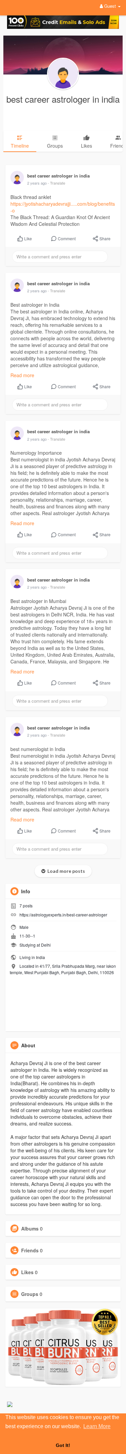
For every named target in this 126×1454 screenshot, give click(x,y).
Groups (29, 1294)
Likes (27, 1272)
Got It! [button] (63, 1445)
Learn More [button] (97, 1426)
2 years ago (37, 183)
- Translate (56, 183)
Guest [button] (110, 6)
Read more (22, 375)
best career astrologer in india (63, 99)
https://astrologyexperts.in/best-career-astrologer (63, 914)
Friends (30, 1250)
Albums (30, 1228)
